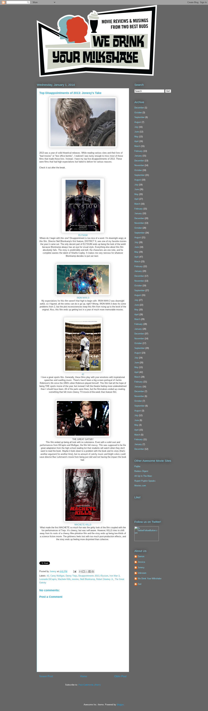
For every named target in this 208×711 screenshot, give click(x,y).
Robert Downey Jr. (104, 579)
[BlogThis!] (83, 571)
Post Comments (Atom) (89, 685)
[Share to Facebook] (89, 571)
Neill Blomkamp (87, 579)
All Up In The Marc (143, 476)
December (139, 107)
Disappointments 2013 (88, 576)
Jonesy (53, 571)
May (136, 136)
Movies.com (140, 485)
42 (83, 374)
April (136, 141)
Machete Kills (64, 579)
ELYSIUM (83, 235)
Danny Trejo (71, 576)
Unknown (142, 573)
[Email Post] (74, 571)
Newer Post (46, 676)
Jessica (141, 562)
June (136, 131)
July (136, 127)
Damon (141, 556)
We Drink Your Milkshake (149, 578)
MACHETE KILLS (82, 524)
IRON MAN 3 (83, 298)
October (138, 112)
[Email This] (80, 571)
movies (75, 579)
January (138, 156)
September (139, 117)
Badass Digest (141, 471)
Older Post (120, 676)
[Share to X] (86, 571)
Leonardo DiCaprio (48, 579)
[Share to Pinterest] (92, 571)
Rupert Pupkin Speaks (145, 481)
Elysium (104, 576)
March (137, 146)
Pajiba (137, 466)
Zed (139, 584)
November (139, 165)
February (138, 151)
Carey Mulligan (57, 576)
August (137, 122)
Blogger (120, 704)
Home (83, 676)
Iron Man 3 (115, 576)
